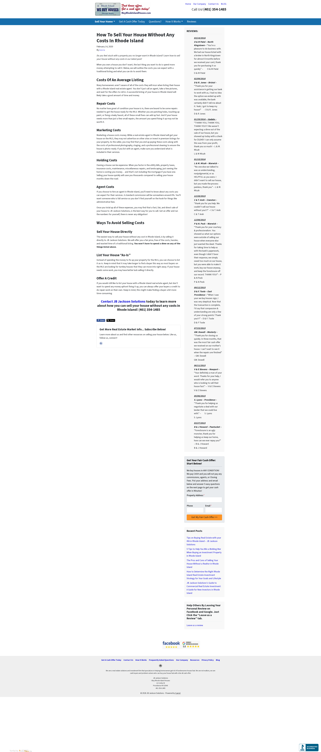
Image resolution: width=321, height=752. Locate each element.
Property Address (196, 495)
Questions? (155, 22)
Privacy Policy (208, 660)
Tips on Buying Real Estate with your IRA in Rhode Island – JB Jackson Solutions (204, 541)
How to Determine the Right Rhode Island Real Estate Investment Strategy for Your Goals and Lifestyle (204, 575)
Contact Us (213, 4)
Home (188, 4)
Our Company (199, 4)
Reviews (191, 22)
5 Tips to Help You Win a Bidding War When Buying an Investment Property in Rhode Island (204, 552)
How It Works (173, 22)
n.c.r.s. (102, 50)
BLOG (223, 4)
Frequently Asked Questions (161, 660)
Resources (194, 660)
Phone (190, 505)
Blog (218, 660)
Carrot (178, 693)
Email (208, 505)
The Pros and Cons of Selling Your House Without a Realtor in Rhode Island (203, 564)
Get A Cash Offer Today (132, 22)
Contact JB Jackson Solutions (123, 301)
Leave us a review (195, 625)
